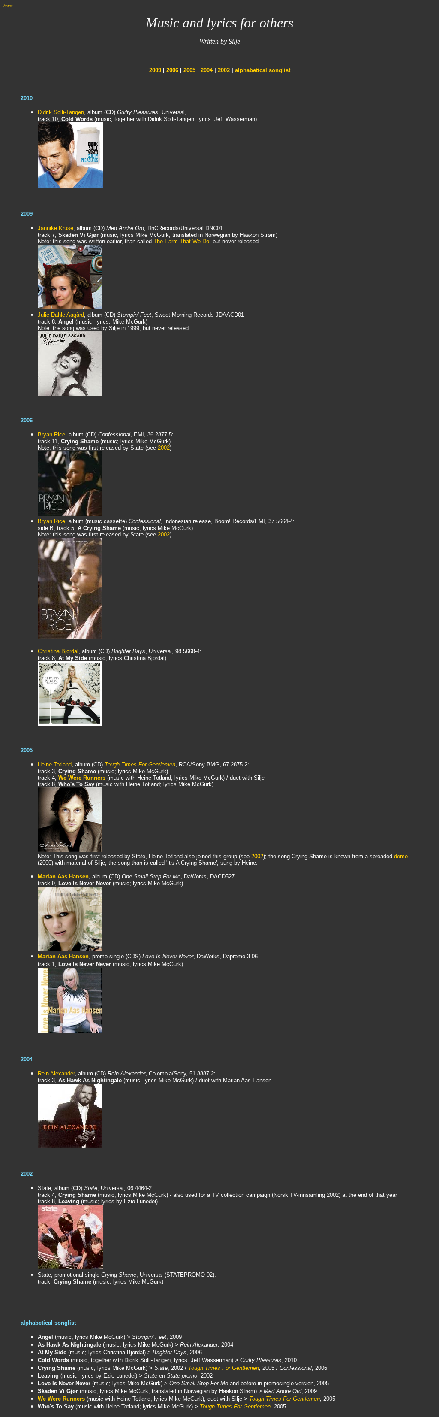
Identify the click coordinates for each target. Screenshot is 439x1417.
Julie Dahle (52, 315)
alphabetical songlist (262, 70)
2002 (224, 70)
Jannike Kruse (55, 228)
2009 (155, 70)
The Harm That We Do (181, 241)
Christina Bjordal (58, 651)
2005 (189, 70)
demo (401, 856)
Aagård (75, 315)
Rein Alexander (56, 1073)
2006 (172, 70)
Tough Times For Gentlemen (140, 764)
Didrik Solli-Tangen (61, 112)
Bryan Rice (51, 434)
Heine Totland (55, 764)
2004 (207, 70)
